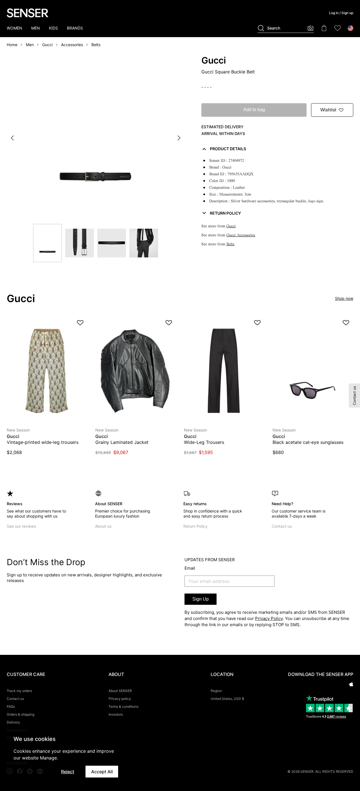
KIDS (53, 28)
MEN (35, 28)
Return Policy (195, 526)
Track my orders (19, 691)
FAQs (11, 706)
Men (30, 44)
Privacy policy (120, 698)
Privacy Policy (269, 618)
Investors (116, 714)
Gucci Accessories (240, 235)
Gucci (47, 44)
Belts (95, 44)
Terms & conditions (123, 706)
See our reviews (21, 526)
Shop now (344, 298)
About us (103, 526)
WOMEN (14, 28)
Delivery (13, 722)
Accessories (72, 44)
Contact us (282, 526)
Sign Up (200, 599)
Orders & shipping (20, 714)
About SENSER (120, 691)
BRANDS (75, 28)
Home (12, 44)
